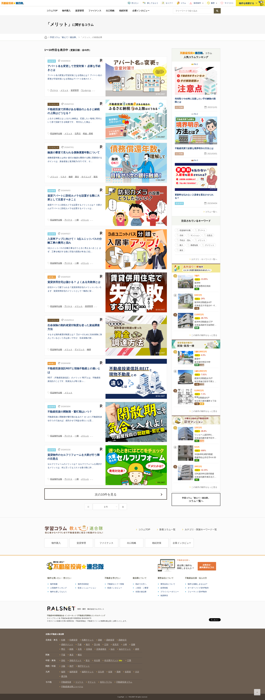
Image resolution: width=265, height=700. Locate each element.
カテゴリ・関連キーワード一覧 (201, 529)
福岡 (63, 672)
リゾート (79, 682)
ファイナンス (94, 10)
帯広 (63, 649)
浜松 (63, 660)
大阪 (63, 666)
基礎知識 (194, 245)
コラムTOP (52, 10)
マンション (195, 235)
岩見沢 (116, 644)
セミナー (169, 3)
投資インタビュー (114, 588)
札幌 (63, 640)
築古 (77, 177)
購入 (181, 245)
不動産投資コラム (124, 682)
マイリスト (229, 3)
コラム (183, 3)
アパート (54, 90)
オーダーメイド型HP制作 (198, 588)
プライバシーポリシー (169, 592)
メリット (64, 90)
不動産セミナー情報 (115, 584)
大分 (137, 672)
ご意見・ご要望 (141, 588)
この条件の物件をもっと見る (204, 335)
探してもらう (152, 3)
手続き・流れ (185, 240)
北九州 (101, 672)
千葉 (63, 655)
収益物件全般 (56, 133)
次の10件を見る (106, 494)
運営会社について (167, 584)
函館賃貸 (110, 640)
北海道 (89, 649)
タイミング (86, 177)
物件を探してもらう (58, 592)
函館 (100, 640)
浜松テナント (75, 660)
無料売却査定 (83, 584)
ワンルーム (86, 90)
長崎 (119, 672)
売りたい (135, 3)
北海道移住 (101, 649)
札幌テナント (88, 640)
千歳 (79, 644)
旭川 (88, 644)
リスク (63, 177)
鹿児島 (64, 676)
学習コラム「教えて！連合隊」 (64, 37)
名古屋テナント (111, 660)
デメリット (80, 349)
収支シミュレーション (87, 588)
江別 (106, 644)
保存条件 (197, 3)
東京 (71, 655)
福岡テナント (88, 672)
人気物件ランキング (58, 588)
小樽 (125, 644)
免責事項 (164, 595)
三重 (129, 660)
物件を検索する (246, 3)
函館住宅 (123, 640)
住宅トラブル (106, 682)
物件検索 (54, 584)
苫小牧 (97, 644)
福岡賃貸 (73, 672)
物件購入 (66, 10)
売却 (181, 235)
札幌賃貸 (73, 640)
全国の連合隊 (140, 592)
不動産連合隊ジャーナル (72, 686)
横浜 (80, 655)
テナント (92, 682)
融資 (71, 177)
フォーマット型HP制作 (197, 592)
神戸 (71, 666)
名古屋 (97, 660)
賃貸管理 (79, 10)
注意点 (78, 133)
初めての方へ (140, 584)
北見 (80, 649)
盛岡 (137, 649)
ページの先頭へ (257, 692)
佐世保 (128, 672)
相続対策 (123, 10)
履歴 (213, 3)
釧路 (71, 649)
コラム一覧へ (211, 212)
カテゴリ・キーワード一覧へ (204, 259)
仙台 (113, 649)
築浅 (96, 177)
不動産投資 (66, 682)
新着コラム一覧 (167, 529)
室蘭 (133, 644)
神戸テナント (84, 666)
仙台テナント (125, 649)
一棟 (77, 220)
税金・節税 (88, 133)
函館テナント (67, 644)
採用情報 (164, 588)
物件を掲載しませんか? (197, 584)
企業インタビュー (141, 10)
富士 (88, 660)
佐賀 (110, 672)
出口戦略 (110, 10)
